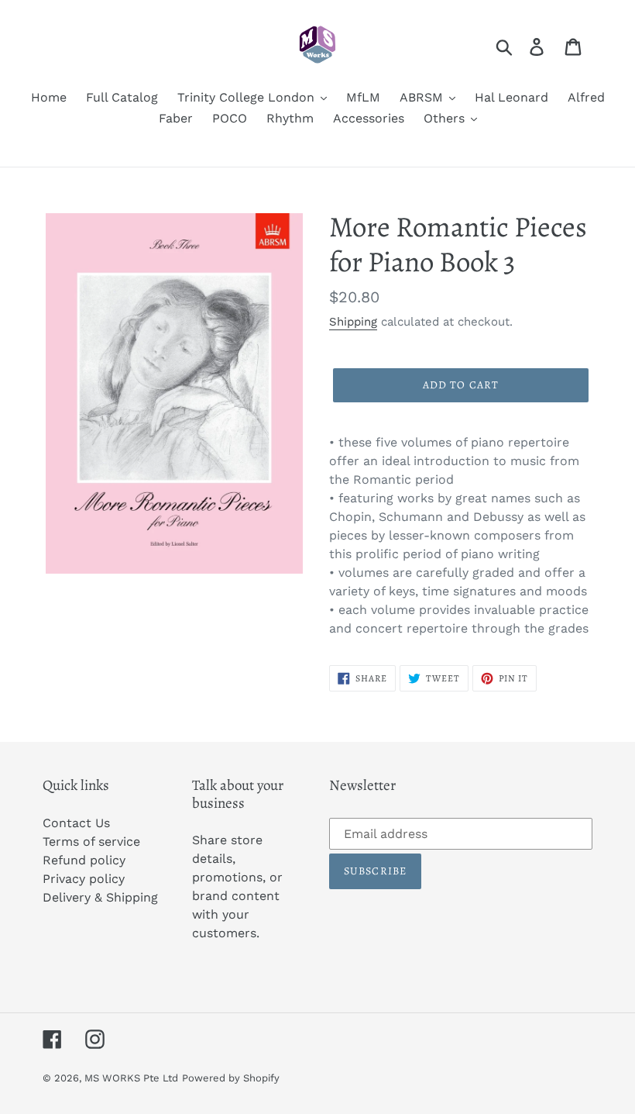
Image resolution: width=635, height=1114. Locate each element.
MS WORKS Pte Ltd (131, 1078)
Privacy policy (84, 878)
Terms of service (91, 841)
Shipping (353, 322)
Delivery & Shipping (100, 897)
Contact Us (76, 823)
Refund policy (84, 860)
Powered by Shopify (231, 1078)
